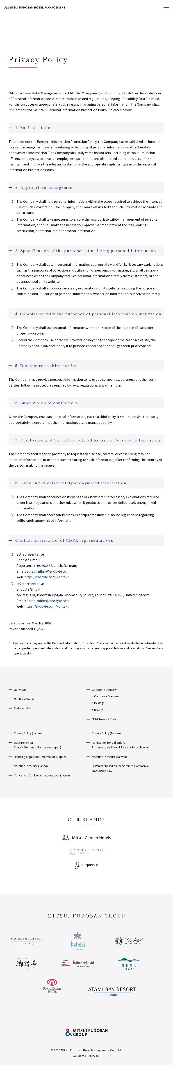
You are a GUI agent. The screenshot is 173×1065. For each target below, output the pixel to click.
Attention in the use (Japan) (31, 766)
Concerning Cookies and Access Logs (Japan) (42, 775)
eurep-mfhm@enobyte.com (48, 571)
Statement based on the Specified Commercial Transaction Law (120, 768)
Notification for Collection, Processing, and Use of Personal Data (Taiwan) (121, 745)
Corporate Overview (104, 689)
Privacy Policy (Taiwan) (106, 733)
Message (99, 703)
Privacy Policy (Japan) (28, 733)
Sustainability (22, 708)
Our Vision (20, 689)
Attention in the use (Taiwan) (109, 757)
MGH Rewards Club (104, 719)
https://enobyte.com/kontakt (46, 577)
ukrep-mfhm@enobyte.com (48, 600)
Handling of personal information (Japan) (40, 757)
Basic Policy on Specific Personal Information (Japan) (37, 745)
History (98, 709)
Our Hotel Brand (24, 699)
